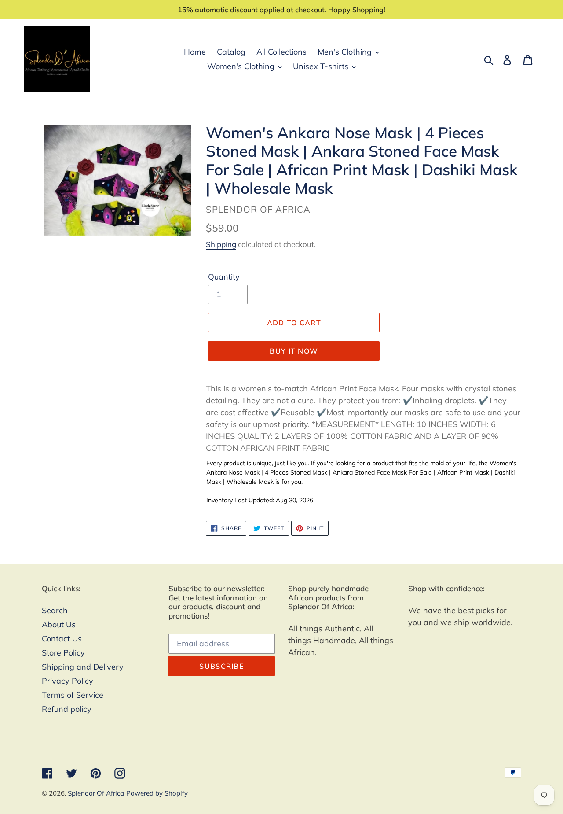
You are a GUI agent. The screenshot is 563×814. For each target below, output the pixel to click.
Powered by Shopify (157, 793)
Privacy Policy (67, 681)
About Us (59, 624)
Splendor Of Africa (96, 793)
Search (55, 610)
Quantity (224, 277)
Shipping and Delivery (83, 667)
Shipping (221, 244)
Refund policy (66, 709)
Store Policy (63, 653)
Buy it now (294, 350)
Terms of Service (72, 695)
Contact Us (62, 639)
